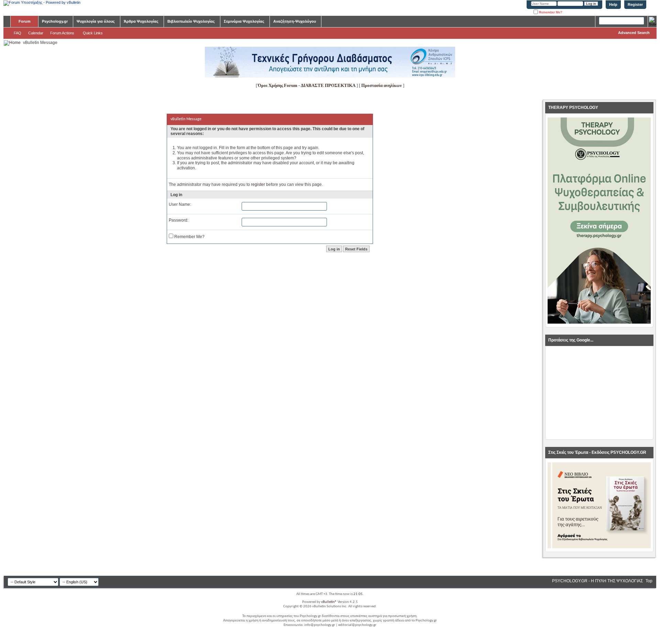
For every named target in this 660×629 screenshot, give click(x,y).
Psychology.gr (55, 21)
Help (613, 4)
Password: (178, 220)
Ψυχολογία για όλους (96, 21)
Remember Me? (550, 12)
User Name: (180, 204)
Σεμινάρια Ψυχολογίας (244, 21)
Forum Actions (62, 33)
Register (635, 4)
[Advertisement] (599, 393)
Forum (25, 21)
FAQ (17, 33)
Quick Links (93, 33)
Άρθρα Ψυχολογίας (141, 21)
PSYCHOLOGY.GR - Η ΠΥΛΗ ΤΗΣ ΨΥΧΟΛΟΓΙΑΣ (597, 581)
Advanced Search (634, 33)
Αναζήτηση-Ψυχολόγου (294, 21)
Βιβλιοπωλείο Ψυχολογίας (191, 21)
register (258, 184)
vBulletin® (329, 602)
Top (649, 581)
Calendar (35, 33)
